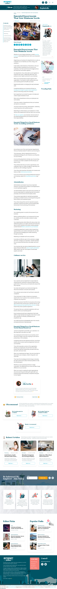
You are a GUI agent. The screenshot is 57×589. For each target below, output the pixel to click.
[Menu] (52, 2)
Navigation (33, 565)
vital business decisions (26, 172)
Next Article (35, 396)
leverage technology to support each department (25, 90)
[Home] (7, 2)
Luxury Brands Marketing (47, 83)
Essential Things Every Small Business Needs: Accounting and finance (8, 27)
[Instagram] (43, 2)
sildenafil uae (37, 587)
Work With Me (34, 561)
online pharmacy (11, 587)
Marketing (6, 33)
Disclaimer (33, 563)
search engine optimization (32, 248)
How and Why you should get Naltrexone (14, 585)
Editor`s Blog (34, 567)
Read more (19, 415)
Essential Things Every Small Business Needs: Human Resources (8, 39)
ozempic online (53, 587)
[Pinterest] (46, 2)
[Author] (32, 384)
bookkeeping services (31, 176)
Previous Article (19, 396)
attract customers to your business (30, 226)
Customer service (7, 35)
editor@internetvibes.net (45, 561)
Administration (7, 31)
